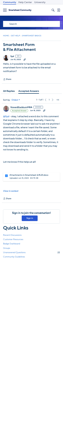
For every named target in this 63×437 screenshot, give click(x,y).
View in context (10, 191)
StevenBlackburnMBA (21, 107)
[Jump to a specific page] (57, 99)
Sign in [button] (29, 218)
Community (9, 2)
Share (7, 79)
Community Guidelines (14, 256)
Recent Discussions (12, 235)
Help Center (25, 2)
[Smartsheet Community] (20, 10)
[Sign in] (58, 10)
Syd (12, 56)
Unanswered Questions (31, 252)
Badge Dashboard (11, 243)
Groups (6, 248)
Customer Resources (13, 239)
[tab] (9, 91)
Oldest (14, 100)
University (39, 2)
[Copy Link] (24, 59)
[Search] (53, 10)
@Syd (6, 116)
